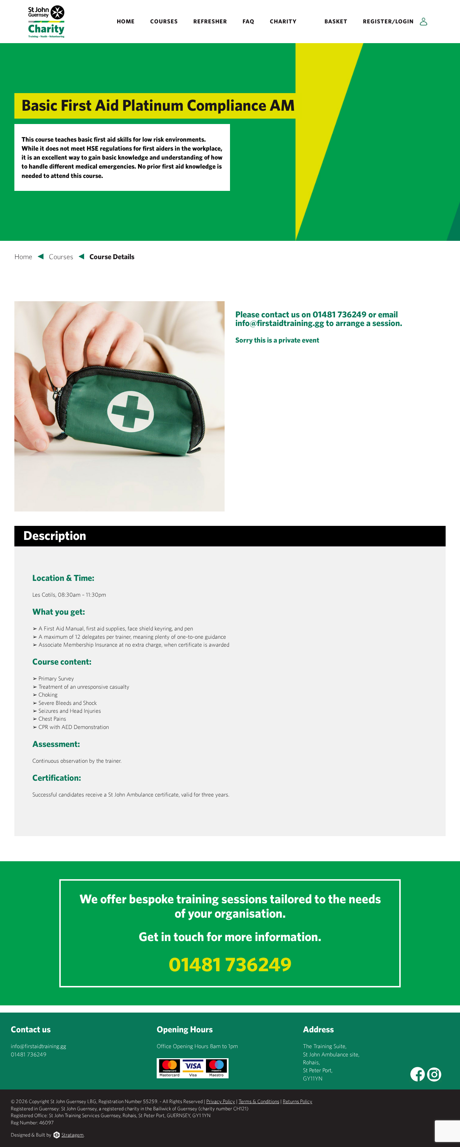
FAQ (248, 21)
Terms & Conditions (259, 1101)
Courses (164, 21)
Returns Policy (297, 1101)
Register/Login (388, 21)
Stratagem (72, 1135)
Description (54, 535)
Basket (336, 21)
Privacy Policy (220, 1101)
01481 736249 (230, 964)
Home (126, 21)
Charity (283, 21)
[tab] (54, 535)
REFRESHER (210, 21)
